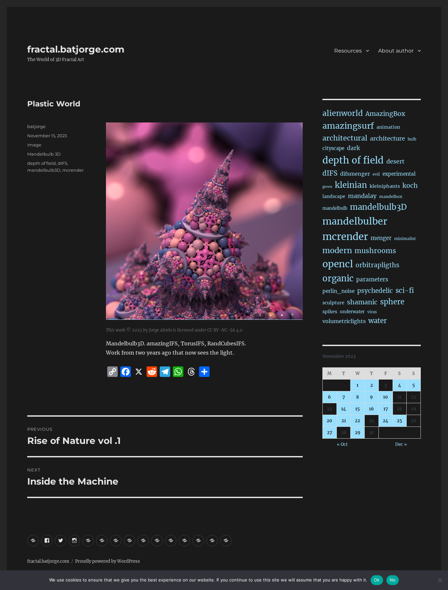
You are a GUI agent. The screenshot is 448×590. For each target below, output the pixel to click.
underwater (352, 312)
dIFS (62, 163)
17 (385, 409)
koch (410, 185)
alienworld (342, 113)
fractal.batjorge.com (75, 49)
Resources (348, 51)
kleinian (351, 185)
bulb (412, 139)
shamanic (362, 302)
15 (357, 409)
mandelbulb (334, 208)
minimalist (405, 238)
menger (381, 238)
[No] (440, 580)
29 (357, 432)
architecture (387, 138)
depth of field (41, 163)
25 (399, 421)
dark (353, 148)
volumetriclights (344, 321)
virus (372, 312)
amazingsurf (348, 125)
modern (337, 250)
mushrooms (375, 251)
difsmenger (355, 173)
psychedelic (375, 291)
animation (388, 127)
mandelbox (390, 196)
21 (343, 421)
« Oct (342, 444)
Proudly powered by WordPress (107, 561)
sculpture (333, 303)
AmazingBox (385, 114)
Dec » (401, 444)
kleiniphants (385, 186)
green (327, 187)
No (393, 579)
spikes (329, 312)
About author (396, 51)
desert (395, 161)
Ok (377, 579)
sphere (392, 301)
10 (385, 397)
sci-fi (405, 290)
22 (357, 421)
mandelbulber (354, 221)
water (377, 321)
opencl (337, 264)
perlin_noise (338, 291)
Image (34, 144)
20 (329, 421)
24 (385, 421)
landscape (333, 196)
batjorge (36, 126)
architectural (344, 138)
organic (338, 278)
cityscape (333, 148)
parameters (372, 279)
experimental (399, 174)
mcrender (73, 170)
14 (343, 409)
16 (371, 409)
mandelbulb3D (43, 170)
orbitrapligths (377, 265)
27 (329, 432)
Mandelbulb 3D (44, 154)
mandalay (362, 196)
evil (376, 174)
